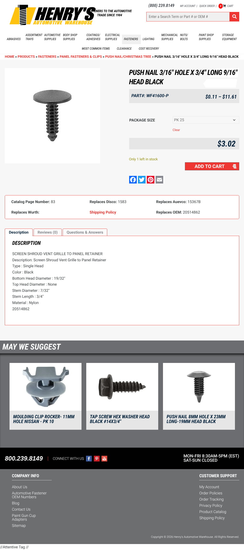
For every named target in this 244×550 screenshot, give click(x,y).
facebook (89, 458)
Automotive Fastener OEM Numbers (29, 495)
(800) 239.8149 (161, 5)
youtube (104, 458)
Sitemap (19, 525)
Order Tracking (211, 499)
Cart (226, 6)
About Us (19, 487)
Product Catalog (212, 511)
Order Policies (210, 493)
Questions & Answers (85, 232)
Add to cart (210, 166)
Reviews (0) (48, 232)
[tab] (18, 232)
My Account (187, 6)
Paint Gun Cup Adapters (24, 517)
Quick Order (207, 6)
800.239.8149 (24, 458)
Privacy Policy (210, 505)
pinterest (97, 458)
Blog (15, 503)
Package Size (142, 120)
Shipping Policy (212, 518)
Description (18, 232)
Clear (176, 130)
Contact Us (21, 509)
